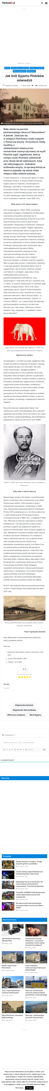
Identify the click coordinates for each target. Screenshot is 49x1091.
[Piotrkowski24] (8, 3)
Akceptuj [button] (29, 1088)
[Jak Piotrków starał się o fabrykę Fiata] (13, 930)
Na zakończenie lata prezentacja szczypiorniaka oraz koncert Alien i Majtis (29, 905)
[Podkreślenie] (9, 749)
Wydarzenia (31, 71)
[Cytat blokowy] (20, 749)
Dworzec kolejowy (17, 715)
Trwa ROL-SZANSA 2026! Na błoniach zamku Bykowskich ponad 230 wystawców (30, 894)
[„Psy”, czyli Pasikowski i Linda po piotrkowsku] (13, 982)
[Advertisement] (24, 34)
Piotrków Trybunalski (37, 68)
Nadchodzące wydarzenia (19, 68)
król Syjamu (36, 715)
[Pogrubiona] (4, 749)
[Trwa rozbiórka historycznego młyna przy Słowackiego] (36, 957)
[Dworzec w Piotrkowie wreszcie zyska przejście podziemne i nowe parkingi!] (36, 982)
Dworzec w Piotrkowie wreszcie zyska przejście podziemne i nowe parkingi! (36, 993)
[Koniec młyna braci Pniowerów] (13, 957)
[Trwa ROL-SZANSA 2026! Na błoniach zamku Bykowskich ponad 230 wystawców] (8, 895)
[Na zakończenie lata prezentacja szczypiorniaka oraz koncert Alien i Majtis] (8, 906)
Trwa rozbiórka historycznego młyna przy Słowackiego (35, 968)
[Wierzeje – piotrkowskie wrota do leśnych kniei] (36, 1007)
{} (28, 749)
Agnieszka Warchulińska (25, 710)
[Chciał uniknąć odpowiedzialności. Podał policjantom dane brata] (8, 875)
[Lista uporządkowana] (15, 749)
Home (22, 63)
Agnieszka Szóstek (12, 85)
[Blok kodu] (23, 749)
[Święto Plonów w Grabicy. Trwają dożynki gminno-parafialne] (8, 864)
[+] (31, 749)
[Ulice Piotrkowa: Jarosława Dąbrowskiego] (13, 1007)
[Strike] (12, 749)
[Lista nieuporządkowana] (17, 749)
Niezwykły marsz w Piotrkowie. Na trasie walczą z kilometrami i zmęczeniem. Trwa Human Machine (30, 884)
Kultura (28, 63)
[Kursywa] (6, 749)
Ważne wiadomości (19, 71)
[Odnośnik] (25, 749)
